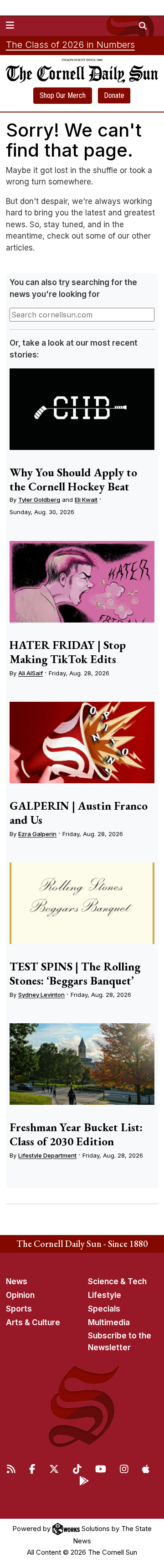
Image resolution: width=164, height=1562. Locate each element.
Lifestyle (104, 1295)
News (16, 1281)
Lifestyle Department (47, 1155)
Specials (104, 1308)
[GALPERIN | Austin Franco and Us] (82, 742)
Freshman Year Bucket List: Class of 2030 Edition (76, 1134)
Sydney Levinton (41, 994)
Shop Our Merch (63, 95)
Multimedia (109, 1322)
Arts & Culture (33, 1322)
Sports (19, 1308)
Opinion (20, 1295)
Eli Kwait (86, 499)
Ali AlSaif (30, 673)
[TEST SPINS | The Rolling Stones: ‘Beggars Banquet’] (82, 903)
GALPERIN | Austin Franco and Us (79, 812)
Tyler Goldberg (39, 499)
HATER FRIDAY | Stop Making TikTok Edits (68, 652)
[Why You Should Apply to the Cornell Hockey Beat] (82, 409)
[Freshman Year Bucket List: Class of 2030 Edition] (82, 1064)
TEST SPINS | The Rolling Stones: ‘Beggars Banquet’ (75, 973)
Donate (114, 95)
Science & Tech (117, 1281)
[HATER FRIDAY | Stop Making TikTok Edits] (82, 582)
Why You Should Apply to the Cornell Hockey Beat (73, 479)
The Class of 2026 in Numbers (70, 44)
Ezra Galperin (37, 833)
